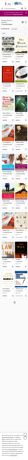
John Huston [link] (6, 289)
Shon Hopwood (7, 261)
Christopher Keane (8, 115)
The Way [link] (18, 259)
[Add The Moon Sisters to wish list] (26, 62)
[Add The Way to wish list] (26, 267)
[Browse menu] (25, 8)
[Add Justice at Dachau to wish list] (26, 150)
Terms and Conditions (8, 437)
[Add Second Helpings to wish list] (13, 179)
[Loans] (22, 9)
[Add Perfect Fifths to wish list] (13, 208)
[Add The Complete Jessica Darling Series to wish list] (13, 150)
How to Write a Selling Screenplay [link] (7, 113)
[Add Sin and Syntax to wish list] (13, 91)
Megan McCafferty (8, 144)
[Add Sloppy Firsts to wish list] (13, 237)
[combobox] (11, 9)
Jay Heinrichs (20, 290)
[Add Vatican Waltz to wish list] (26, 120)
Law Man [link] (5, 259)
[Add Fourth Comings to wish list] (26, 208)
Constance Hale (7, 86)
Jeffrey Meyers (7, 290)
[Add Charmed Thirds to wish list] (26, 179)
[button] (23, 22)
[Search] (2, 8)
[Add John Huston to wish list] (13, 296)
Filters (3, 33)
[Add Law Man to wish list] (13, 267)
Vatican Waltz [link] (19, 113)
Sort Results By (5, 29)
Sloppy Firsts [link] (6, 230)
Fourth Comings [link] (20, 201)
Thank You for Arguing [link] (20, 289)
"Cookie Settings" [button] (12, 449)
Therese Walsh (20, 56)
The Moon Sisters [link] (20, 54)
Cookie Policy (13, 455)
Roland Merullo (20, 115)
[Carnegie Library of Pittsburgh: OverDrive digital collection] (14, 3)
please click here (17, 14)
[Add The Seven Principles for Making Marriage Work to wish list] (26, 91)
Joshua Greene (20, 144)
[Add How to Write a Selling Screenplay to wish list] (13, 120)
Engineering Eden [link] (7, 54)
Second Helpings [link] (7, 171)
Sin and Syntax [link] (7, 84)
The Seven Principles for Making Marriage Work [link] (20, 84)
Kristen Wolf (19, 261)
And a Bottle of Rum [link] (20, 230)
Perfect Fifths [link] (6, 201)
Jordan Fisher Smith (8, 56)
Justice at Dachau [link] (20, 142)
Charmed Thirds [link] (20, 171)
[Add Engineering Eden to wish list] (13, 62)
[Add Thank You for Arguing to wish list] (26, 296)
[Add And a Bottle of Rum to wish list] (26, 237)
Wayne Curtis (20, 232)
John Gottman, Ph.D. (21, 86)
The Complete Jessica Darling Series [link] (7, 142)
